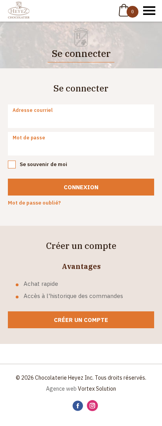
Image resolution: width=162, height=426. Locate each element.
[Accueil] (18, 10)
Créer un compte (81, 320)
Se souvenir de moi (43, 164)
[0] (124, 10)
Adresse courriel (33, 110)
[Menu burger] (149, 10)
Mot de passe (29, 138)
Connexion (81, 187)
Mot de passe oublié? (34, 202)
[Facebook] (77, 406)
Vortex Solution (97, 388)
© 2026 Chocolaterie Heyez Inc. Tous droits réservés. (81, 377)
